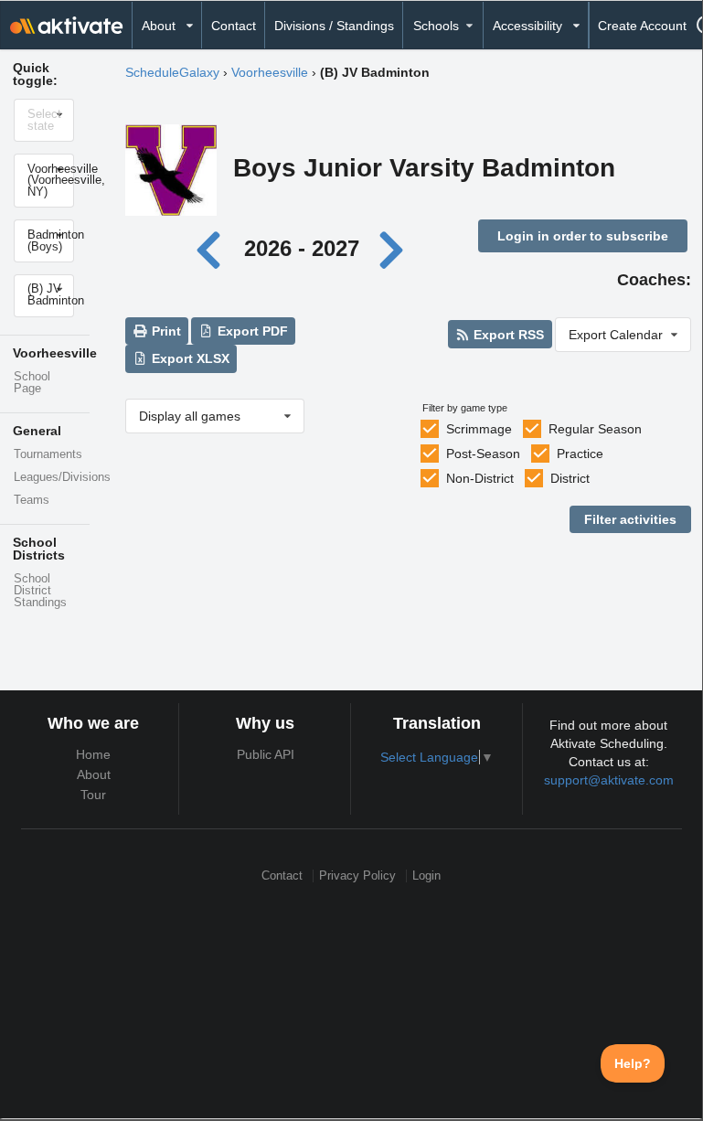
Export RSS (507, 334)
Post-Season (483, 453)
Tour (93, 794)
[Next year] (393, 248)
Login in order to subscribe (582, 236)
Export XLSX (188, 358)
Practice (580, 453)
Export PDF (251, 331)
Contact (233, 25)
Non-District (480, 478)
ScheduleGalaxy (172, 72)
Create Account (642, 25)
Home (93, 754)
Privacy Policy (357, 875)
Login (426, 875)
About (94, 774)
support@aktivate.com (609, 780)
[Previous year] (213, 248)
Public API (265, 754)
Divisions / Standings (334, 25)
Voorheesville (269, 72)
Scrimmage (479, 429)
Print (164, 331)
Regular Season (595, 429)
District (570, 478)
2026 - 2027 (301, 248)
